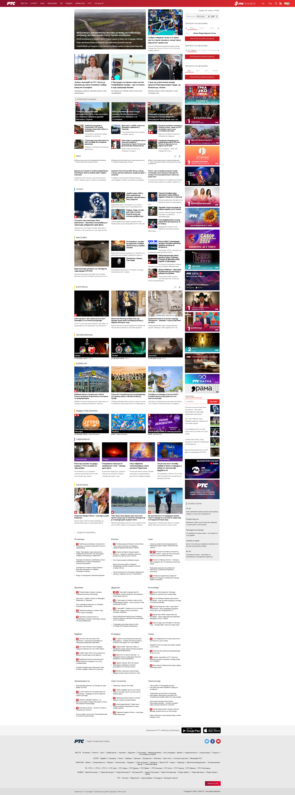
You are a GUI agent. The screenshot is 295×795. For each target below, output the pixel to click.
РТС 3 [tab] (212, 28)
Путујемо (130, 762)
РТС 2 (98, 768)
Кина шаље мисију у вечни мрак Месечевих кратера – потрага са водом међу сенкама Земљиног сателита (164, 703)
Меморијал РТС (196, 758)
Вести (24, 3)
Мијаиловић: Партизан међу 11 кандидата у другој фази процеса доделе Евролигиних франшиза (128, 649)
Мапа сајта (213, 783)
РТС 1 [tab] (192, 28)
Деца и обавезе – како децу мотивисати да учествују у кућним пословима (169, 271)
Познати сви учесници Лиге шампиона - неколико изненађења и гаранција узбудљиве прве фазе (90, 222)
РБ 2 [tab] (198, 71)
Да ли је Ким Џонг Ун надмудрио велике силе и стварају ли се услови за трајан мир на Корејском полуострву (164, 518)
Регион (114, 539)
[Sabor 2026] (202, 239)
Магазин (52, 3)
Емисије (80, 3)
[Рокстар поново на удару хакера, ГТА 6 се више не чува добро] (87, 451)
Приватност (79, 792)
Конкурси (158, 778)
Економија (153, 587)
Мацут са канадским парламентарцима (90, 575)
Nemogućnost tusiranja (195, 530)
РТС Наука (123, 768)
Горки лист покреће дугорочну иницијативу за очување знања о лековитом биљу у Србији (128, 396)
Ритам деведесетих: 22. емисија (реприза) (165, 431)
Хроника (78, 587)
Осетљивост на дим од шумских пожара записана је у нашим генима (135, 244)
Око (78, 156)
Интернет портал (171, 778)
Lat (263, 3)
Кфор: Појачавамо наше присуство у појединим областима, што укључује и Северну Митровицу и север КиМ (90, 554)
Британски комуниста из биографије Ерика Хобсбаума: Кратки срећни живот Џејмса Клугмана (91, 173)
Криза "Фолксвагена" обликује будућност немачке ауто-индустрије (163, 593)
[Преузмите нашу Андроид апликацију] (191, 730)
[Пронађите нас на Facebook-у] (212, 741)
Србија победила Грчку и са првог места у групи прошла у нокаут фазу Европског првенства (164, 40)
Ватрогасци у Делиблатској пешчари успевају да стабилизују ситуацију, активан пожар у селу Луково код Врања (109, 34)
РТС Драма (134, 768)
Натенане (82, 484)
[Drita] (202, 342)
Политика (79, 539)
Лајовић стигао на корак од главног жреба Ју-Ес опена (169, 208)
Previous (186, 28)
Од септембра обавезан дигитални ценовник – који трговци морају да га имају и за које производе (165, 600)
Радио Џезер (211, 772)
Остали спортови (181, 758)
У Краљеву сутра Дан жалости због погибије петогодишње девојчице (97, 142)
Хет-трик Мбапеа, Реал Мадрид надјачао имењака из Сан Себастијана (90, 648)
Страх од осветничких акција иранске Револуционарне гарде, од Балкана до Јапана (164, 85)
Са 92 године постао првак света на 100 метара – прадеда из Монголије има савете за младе (90, 694)
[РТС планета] (245, 3)
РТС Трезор (179, 768)
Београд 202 (137, 772)
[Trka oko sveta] (202, 93)
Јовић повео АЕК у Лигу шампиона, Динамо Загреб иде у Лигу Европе (135, 196)
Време (179, 753)
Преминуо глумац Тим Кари (134, 259)
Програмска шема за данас (202, 39)
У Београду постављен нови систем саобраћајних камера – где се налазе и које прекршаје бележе (128, 85)
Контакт (125, 778)
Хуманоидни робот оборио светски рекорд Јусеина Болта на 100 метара (164, 710)
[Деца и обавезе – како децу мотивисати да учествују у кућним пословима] (152, 273)
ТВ (61, 3)
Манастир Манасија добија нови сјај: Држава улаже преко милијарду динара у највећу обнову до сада (127, 321)
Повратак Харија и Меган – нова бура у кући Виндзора (91, 517)
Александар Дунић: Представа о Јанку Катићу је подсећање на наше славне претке (126, 706)
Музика (110, 762)
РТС (90, 3)
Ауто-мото (167, 758)
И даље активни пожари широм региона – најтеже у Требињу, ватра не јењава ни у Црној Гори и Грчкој (127, 554)
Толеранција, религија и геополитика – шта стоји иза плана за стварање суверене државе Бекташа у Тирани (92, 115)
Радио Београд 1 (91, 772)
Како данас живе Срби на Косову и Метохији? (88, 429)
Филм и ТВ (164, 762)
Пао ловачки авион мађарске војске (126, 560)
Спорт (33, 3)
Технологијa (154, 681)
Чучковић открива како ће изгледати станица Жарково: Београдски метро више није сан (163, 117)
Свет (150, 539)
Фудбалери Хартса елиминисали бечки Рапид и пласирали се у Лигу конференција (89, 661)
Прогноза (190, 16)
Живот (88, 762)
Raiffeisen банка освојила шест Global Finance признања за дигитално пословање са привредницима (91, 396)
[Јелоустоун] (202, 301)
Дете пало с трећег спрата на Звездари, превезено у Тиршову (133, 127)
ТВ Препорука (84, 335)
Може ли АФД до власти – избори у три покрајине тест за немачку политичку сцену (165, 562)
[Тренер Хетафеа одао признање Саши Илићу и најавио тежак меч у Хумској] (152, 196)
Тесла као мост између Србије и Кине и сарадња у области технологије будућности (169, 467)
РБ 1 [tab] (189, 71)
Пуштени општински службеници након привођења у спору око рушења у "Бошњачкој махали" (90, 561)
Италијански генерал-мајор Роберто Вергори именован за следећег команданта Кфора (89, 569)
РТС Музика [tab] (212, 50)
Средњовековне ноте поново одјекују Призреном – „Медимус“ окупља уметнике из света (164, 321)
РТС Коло (168, 768)
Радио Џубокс (184, 772)
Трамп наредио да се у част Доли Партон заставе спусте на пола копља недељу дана (126, 692)
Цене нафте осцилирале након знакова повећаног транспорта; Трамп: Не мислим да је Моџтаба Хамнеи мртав (134, 143)
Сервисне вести (191, 753)
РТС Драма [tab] (192, 50)
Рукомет (137, 758)
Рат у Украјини (169, 753)
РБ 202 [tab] (215, 71)
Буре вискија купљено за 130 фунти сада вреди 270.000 (90, 269)
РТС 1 (91, 768)
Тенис (151, 634)
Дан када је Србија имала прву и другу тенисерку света (165, 666)
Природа (180, 762)
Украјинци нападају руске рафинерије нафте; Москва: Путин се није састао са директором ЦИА (169, 143)
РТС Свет (113, 768)
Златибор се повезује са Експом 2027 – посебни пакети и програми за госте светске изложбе (163, 396)
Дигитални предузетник (196, 762)
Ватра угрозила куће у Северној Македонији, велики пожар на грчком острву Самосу (126, 566)
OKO (42, 3)
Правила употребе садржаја (105, 792)
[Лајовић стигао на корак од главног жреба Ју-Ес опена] (152, 211)
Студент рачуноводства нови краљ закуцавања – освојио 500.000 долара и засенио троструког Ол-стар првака (127, 641)
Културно (82, 287)
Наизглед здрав (151, 764)
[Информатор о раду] (202, 489)
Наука (172, 762)
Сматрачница (204, 753)
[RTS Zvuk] (202, 280)
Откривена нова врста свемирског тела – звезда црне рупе (113, 466)
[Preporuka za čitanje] (202, 363)
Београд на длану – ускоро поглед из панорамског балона (91, 709)
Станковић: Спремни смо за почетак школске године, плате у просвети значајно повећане (128, 610)
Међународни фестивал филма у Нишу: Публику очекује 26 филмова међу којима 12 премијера (169, 258)
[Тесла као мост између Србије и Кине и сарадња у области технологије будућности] (170, 451)
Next (218, 28)
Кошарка (115, 634)
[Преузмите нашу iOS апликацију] (212, 730)
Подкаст (215, 753)
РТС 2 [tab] (202, 28)
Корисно (81, 363)
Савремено (83, 439)
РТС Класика (157, 768)
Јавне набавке (146, 778)
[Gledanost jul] (202, 217)
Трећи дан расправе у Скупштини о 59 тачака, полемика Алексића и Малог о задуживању (96, 128)
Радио (68, 3)
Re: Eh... (189, 551)
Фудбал (78, 634)
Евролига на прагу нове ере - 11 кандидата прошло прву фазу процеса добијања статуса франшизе (127, 657)
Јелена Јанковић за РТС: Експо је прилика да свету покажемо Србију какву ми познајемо (90, 85)
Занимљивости (82, 681)
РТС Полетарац (204, 768)
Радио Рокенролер (168, 772)
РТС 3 (104, 768)
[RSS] (280, 3)
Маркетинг (135, 778)
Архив (147, 774)
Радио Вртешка (198, 772)
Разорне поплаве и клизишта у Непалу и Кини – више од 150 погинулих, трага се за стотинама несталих (170, 128)
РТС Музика (191, 768)
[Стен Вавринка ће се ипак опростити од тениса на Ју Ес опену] (152, 223)
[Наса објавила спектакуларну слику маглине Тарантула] (142, 451)
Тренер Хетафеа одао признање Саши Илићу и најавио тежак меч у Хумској (170, 195)
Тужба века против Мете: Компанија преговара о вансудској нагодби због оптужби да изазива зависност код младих (165, 695)
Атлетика (157, 758)
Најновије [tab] (189, 396)
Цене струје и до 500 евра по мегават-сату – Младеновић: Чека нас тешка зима (165, 624)
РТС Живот (145, 768)
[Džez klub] (202, 260)
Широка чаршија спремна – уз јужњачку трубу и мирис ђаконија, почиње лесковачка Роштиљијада (91, 702)
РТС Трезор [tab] (201, 50)
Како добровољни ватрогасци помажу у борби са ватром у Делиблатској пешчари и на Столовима (126, 115)
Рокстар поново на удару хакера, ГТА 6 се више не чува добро (85, 466)
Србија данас (111, 753)
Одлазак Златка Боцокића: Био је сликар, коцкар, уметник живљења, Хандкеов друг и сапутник (128, 173)
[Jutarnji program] (202, 155)
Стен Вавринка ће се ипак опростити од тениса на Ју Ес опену (169, 222)
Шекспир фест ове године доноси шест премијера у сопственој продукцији (90, 320)
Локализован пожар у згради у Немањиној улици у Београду (89, 593)
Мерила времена (154, 753)
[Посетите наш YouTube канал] (218, 741)
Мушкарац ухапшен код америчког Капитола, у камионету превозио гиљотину (162, 569)
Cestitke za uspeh (192, 541)
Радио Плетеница (152, 772)
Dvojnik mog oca (192, 519)
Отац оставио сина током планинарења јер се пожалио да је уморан (91, 715)
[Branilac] (202, 114)
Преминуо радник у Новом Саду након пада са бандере (89, 611)
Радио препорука (86, 410)
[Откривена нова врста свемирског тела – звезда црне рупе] (114, 451)
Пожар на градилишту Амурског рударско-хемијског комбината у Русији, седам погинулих (164, 578)
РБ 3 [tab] (206, 71)
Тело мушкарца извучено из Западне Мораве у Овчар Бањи (89, 605)
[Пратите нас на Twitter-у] (207, 741)
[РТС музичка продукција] (202, 469)
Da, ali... (189, 508)
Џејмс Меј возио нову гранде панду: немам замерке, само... (165, 716)
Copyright (89, 792)
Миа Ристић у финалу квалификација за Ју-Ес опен (165, 652)
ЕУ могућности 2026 (147, 754)
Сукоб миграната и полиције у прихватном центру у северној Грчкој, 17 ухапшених (128, 573)
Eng (270, 3)
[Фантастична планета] (202, 135)
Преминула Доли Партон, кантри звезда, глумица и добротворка (126, 699)
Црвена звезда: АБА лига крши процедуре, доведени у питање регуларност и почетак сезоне (126, 665)
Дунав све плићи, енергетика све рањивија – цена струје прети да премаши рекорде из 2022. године (165, 616)
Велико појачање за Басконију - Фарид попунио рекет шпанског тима (126, 672)
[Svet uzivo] (202, 176)
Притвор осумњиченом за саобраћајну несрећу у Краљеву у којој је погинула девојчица (91, 619)
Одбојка (128, 758)
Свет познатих (118, 681)
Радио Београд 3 (123, 772)
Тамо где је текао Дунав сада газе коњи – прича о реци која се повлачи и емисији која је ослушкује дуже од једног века (128, 518)
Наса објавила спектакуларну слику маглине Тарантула (139, 466)
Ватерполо (147, 758)
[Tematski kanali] (202, 383)
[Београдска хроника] (202, 197)
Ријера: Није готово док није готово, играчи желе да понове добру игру (135, 213)
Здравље (153, 762)
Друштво (115, 587)
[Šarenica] (202, 322)
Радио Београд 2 (107, 772)
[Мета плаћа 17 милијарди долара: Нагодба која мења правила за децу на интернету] (152, 245)
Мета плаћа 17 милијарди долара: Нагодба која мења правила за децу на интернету (169, 244)
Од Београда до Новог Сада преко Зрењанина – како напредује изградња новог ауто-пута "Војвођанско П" (164, 608)
